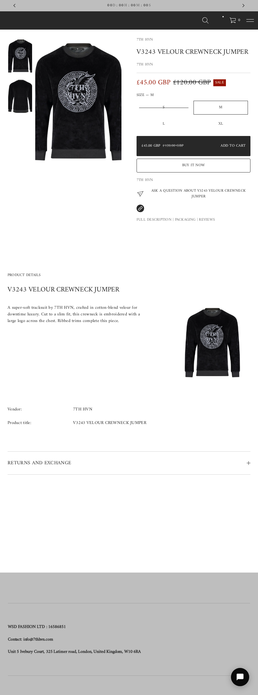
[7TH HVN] (35, 20)
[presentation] (78, 102)
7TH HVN (145, 40)
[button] (205, 20)
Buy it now (193, 165)
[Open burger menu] (250, 20)
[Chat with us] (240, 677)
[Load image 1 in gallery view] (20, 56)
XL (220, 124)
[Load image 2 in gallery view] (20, 96)
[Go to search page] (205, 20)
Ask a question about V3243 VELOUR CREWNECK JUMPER (198, 194)
